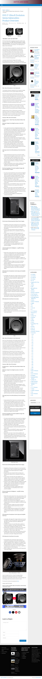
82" (32, 358)
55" (32, 347)
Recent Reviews (35, 92)
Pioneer (32, 320)
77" (32, 356)
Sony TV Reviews (34, 373)
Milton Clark (5, 23)
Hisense (32, 300)
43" (32, 340)
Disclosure (4, 653)
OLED (32, 314)
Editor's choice (35, 160)
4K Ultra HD (33, 277)
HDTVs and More (21, 2)
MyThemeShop (38, 677)
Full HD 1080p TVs (34, 295)
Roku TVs (33, 328)
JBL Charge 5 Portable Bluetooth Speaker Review (15, 662)
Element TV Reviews (35, 292)
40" (32, 337)
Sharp (32, 369)
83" (32, 359)
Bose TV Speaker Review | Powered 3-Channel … (15, 670)
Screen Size (33, 332)
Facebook (24, 653)
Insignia (32, 303)
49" (32, 343)
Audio (23, 23)
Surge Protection (34, 381)
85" (32, 361)
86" (32, 362)
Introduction (4, 647)
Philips (32, 319)
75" (32, 354)
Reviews (32, 326)
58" (32, 348)
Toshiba (32, 388)
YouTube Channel (25, 652)
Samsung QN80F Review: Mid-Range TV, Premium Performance (37, 107)
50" (32, 345)
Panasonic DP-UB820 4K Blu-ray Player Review (37, 192)
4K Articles (33, 274)
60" (32, 350)
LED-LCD (33, 307)
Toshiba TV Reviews (35, 390)
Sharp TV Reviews (34, 370)
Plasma (32, 322)
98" (32, 367)
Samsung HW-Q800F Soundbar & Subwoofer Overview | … (35, 58)
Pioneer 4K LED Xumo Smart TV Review (36, 66)
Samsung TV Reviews (35, 331)
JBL (32, 304)
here (18, 581)
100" (33, 334)
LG (31, 309)
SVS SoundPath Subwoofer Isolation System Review (34, 82)
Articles (19, 23)
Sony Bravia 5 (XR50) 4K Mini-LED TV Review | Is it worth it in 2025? (37, 119)
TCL (32, 385)
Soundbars (33, 375)
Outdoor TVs (33, 315)
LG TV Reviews (34, 311)
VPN (32, 395)
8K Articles (33, 279)
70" (32, 353)
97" (32, 365)
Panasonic (33, 317)
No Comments (5, 24)
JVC (32, 306)
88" (32, 364)
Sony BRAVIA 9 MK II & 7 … (36, 50)
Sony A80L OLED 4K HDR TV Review (35, 228)
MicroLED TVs (34, 312)
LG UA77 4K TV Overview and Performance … (37, 74)
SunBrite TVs (33, 379)
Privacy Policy (4, 651)
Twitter (23, 655)
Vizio (32, 392)
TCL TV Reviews (34, 387)
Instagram (24, 656)
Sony (32, 372)
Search (35, 413)
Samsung (33, 329)
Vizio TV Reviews (34, 393)
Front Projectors (34, 294)
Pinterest (24, 658)
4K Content (33, 275)
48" (32, 342)
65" (32, 351)
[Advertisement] (35, 26)
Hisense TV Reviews (35, 301)
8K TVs (32, 280)
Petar (32, 222)
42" (32, 339)
